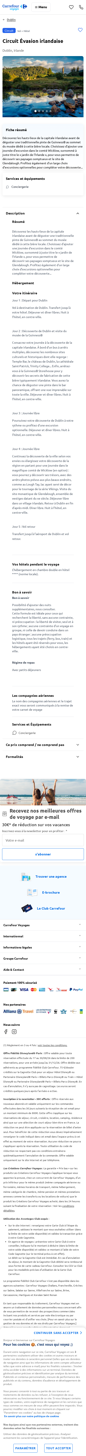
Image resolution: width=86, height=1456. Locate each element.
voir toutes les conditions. (52, 1045)
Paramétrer (25, 1448)
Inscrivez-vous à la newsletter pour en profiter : (34, 831)
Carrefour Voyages (16, 925)
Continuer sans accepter (56, 1333)
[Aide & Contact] (81, 7)
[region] (43, 1391)
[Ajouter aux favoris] (80, 30)
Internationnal (13, 936)
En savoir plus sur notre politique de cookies (31, 1416)
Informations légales (17, 947)
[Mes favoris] (71, 7)
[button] (43, 86)
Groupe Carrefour (15, 958)
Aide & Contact (13, 969)
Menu (42, 7)
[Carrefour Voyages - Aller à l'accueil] (15, 7)
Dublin (11, 19)
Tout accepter (58, 1448)
